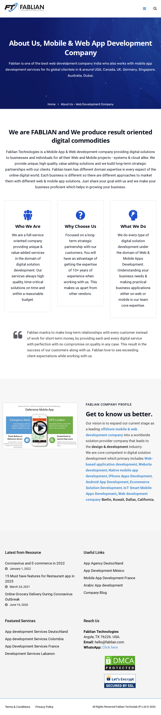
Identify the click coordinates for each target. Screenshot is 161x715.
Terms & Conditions (17, 707)
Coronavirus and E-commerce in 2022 (35, 563)
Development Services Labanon (30, 653)
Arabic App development (103, 585)
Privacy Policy (44, 707)
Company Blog (95, 592)
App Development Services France (32, 646)
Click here (110, 647)
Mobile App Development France (109, 578)
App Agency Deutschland (103, 563)
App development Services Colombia (34, 639)
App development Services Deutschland (36, 631)
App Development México (104, 570)
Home (52, 104)
